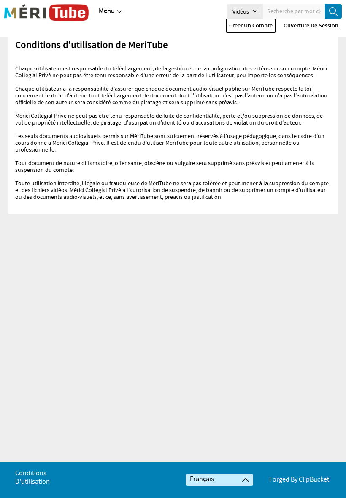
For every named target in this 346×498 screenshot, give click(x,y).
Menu (107, 11)
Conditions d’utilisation (32, 477)
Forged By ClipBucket (299, 479)
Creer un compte (251, 26)
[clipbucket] (46, 12)
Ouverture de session (311, 26)
